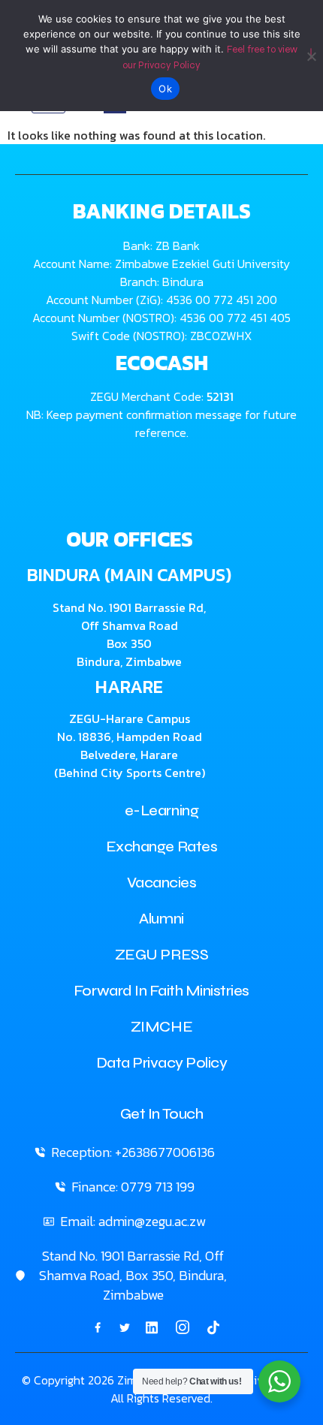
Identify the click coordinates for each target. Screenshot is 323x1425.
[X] (125, 1327)
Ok (165, 89)
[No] (311, 53)
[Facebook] (98, 1327)
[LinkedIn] (152, 1327)
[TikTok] (213, 1327)
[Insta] (182, 1327)
